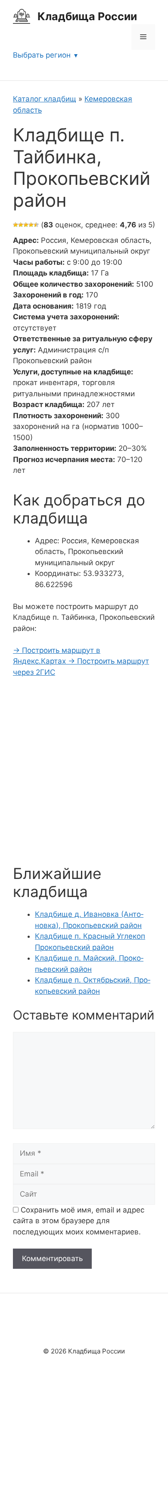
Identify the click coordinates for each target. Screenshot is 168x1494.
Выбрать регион (42, 55)
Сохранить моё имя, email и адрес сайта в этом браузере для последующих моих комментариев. (78, 1221)
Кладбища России (87, 16)
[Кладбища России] (21, 16)
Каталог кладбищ (44, 99)
